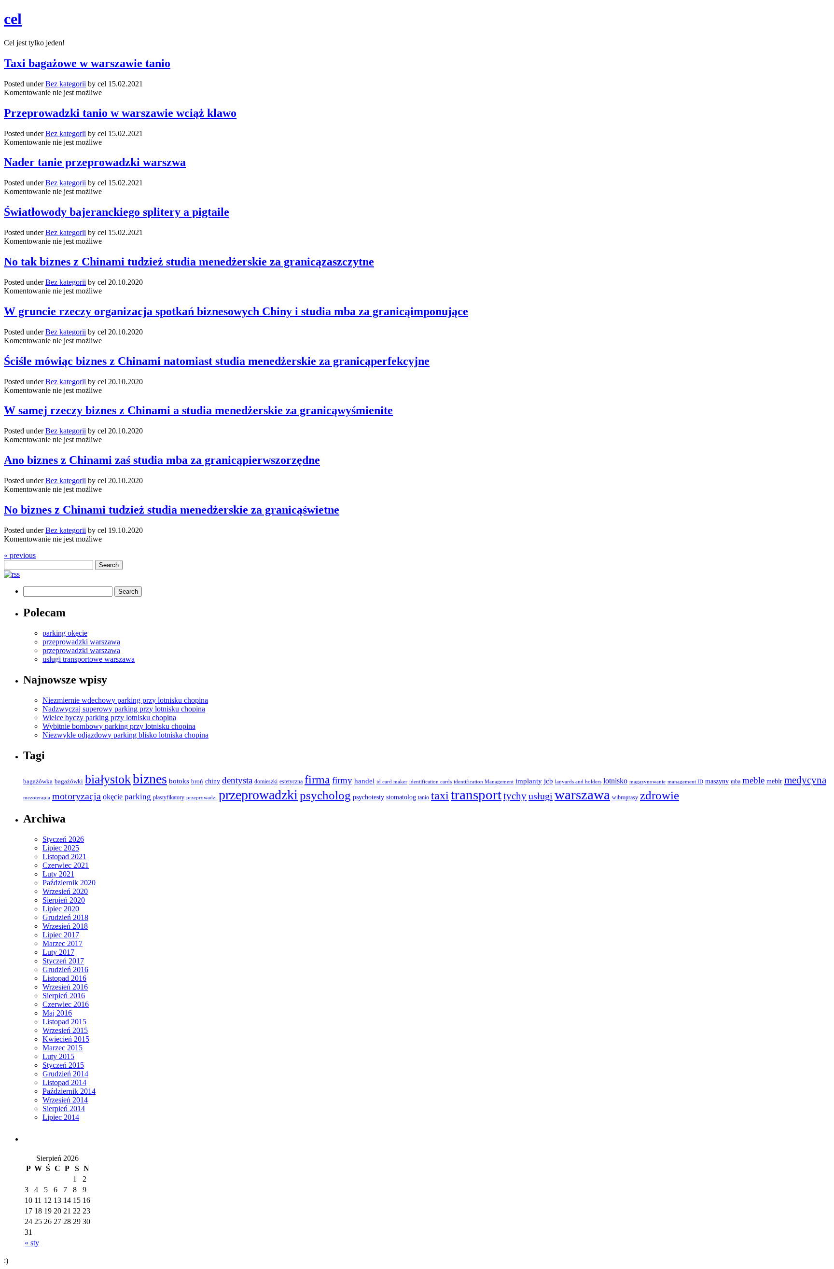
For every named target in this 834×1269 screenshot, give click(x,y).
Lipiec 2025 (60, 848)
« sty (32, 1243)
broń (197, 781)
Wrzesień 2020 (65, 891)
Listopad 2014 (64, 1082)
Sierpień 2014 (63, 1108)
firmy (342, 780)
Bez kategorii (65, 84)
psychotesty (368, 797)
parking (138, 796)
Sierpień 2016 (63, 995)
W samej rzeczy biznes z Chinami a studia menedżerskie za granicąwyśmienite (198, 410)
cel (13, 19)
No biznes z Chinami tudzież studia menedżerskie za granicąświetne (171, 509)
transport (476, 794)
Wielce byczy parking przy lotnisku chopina (109, 717)
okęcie (113, 797)
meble (753, 780)
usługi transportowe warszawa (88, 659)
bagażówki (69, 781)
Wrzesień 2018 (65, 926)
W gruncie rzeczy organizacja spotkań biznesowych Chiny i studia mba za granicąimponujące (236, 311)
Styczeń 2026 (63, 839)
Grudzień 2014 (65, 1074)
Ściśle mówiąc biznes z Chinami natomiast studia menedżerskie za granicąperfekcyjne (217, 361)
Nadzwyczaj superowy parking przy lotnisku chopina (123, 709)
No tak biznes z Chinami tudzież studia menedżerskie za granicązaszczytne (189, 261)
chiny (212, 781)
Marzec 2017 (62, 943)
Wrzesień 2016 (65, 987)
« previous (20, 555)
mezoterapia (36, 797)
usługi (540, 796)
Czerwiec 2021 (65, 865)
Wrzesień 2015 (65, 1030)
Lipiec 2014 (60, 1117)
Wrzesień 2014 (65, 1100)
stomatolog (401, 797)
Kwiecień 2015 (65, 1039)
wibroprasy (625, 797)
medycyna (805, 780)
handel (364, 781)
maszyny (717, 781)
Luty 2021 (58, 874)
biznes (150, 778)
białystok (108, 779)
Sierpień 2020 (63, 900)
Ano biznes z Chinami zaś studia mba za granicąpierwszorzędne (162, 460)
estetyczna (291, 781)
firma (317, 779)
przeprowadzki (258, 794)
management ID (685, 781)
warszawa (582, 794)
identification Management (484, 781)
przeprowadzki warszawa (81, 642)
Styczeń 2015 (63, 1065)
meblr (774, 781)
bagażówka (38, 781)
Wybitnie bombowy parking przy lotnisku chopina (118, 726)
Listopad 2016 (64, 978)
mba (735, 782)
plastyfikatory (168, 797)
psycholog (325, 795)
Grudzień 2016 (65, 969)
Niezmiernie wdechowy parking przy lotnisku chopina (125, 700)
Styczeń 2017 (63, 961)
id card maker (391, 781)
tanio (423, 798)
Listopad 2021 (64, 856)
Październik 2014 (69, 1091)
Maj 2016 (57, 1013)
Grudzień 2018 (65, 917)
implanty (528, 781)
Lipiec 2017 (60, 935)
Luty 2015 (58, 1056)
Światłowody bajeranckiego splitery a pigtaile (116, 212)
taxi (440, 795)
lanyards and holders (578, 781)
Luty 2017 (58, 952)
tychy (515, 796)
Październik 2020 (69, 883)
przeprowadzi (201, 797)
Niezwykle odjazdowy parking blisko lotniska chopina (125, 735)
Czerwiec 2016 (65, 1004)
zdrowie (659, 795)
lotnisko (615, 781)
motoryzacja (76, 796)
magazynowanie (647, 781)
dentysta (237, 780)
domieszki (266, 781)
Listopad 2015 (64, 1022)
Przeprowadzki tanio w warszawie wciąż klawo (120, 113)
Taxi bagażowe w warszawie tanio (87, 63)
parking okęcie (64, 633)
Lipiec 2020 (60, 909)
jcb (548, 781)
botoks (179, 781)
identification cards (430, 781)
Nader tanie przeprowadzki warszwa (95, 162)
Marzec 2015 (62, 1048)
